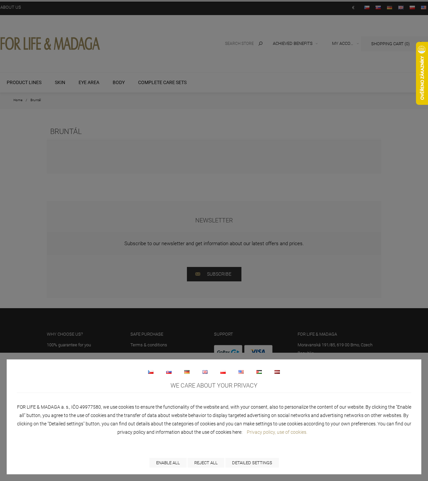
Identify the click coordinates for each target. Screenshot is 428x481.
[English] (205, 371)
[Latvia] (277, 371)
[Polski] (223, 371)
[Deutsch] (187, 371)
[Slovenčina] (169, 371)
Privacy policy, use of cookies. (277, 432)
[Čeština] (150, 371)
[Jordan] (259, 371)
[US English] (241, 371)
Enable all (168, 462)
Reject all (206, 462)
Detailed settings (252, 462)
